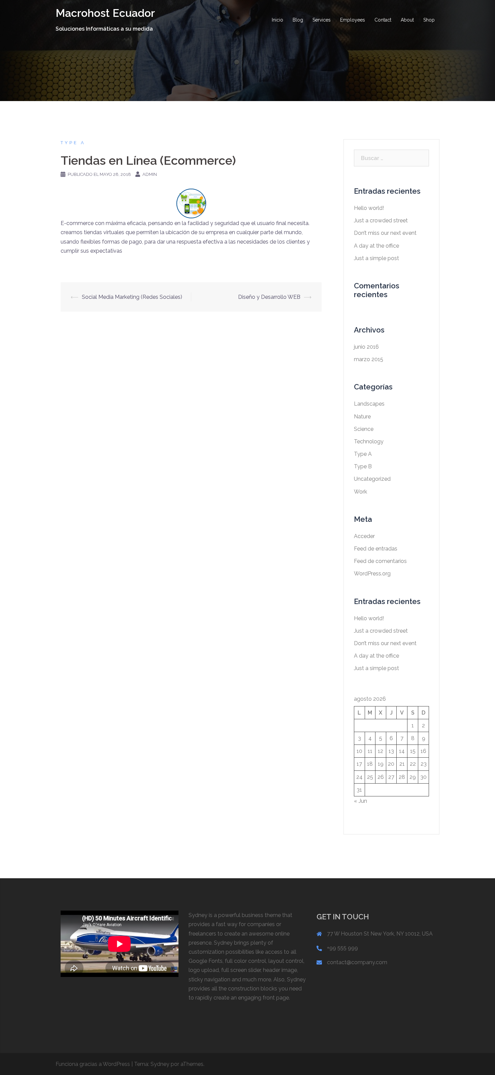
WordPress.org (372, 573)
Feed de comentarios (380, 561)
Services (321, 20)
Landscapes (369, 404)
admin (149, 174)
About (407, 20)
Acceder (364, 536)
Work (360, 491)
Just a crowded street (381, 220)
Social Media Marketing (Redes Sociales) (132, 297)
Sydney (160, 1064)
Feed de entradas (375, 548)
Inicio (277, 20)
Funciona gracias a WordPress (93, 1064)
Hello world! (369, 208)
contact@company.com (357, 962)
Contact (382, 20)
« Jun (360, 801)
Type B (363, 466)
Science (363, 429)
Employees (352, 20)
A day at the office (376, 246)
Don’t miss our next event (385, 233)
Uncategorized (372, 479)
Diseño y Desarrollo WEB (269, 297)
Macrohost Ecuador (105, 13)
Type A (73, 142)
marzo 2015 (368, 359)
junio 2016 (366, 347)
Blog (298, 20)
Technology (369, 441)
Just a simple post (376, 258)
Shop (429, 20)
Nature (362, 416)
